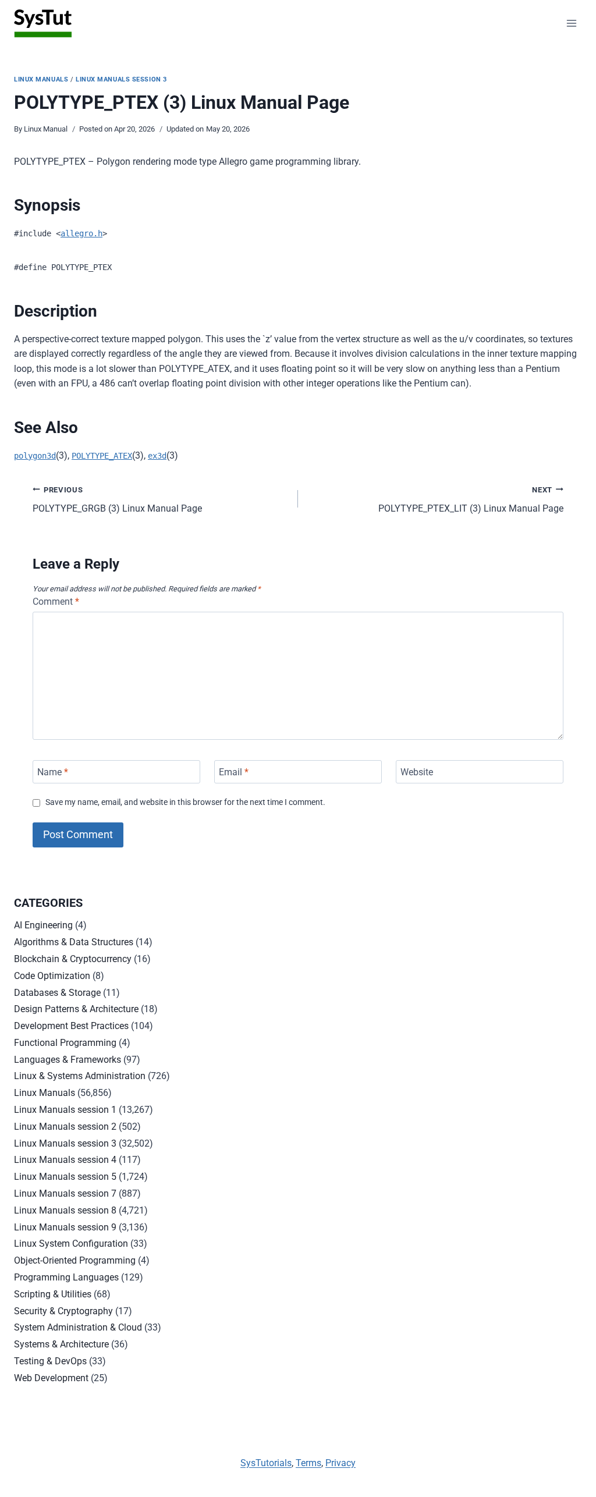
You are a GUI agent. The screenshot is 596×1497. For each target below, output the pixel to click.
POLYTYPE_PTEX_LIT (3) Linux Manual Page (470, 500)
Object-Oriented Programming (75, 1260)
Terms (308, 1462)
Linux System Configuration (71, 1243)
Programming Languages (66, 1277)
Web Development (51, 1378)
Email (234, 771)
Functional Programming (65, 1042)
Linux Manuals (41, 79)
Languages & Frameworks (67, 1059)
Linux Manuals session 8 (65, 1210)
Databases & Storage (57, 992)
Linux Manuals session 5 (65, 1176)
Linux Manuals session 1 (65, 1109)
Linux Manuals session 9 (65, 1227)
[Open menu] (571, 23)
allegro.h (81, 233)
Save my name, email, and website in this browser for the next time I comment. (185, 802)
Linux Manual (46, 129)
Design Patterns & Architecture (76, 1008)
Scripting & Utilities (52, 1294)
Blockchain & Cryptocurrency (73, 958)
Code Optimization (52, 975)
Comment (56, 601)
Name (52, 771)
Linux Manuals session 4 (65, 1159)
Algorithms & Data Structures (73, 942)
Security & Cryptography (63, 1311)
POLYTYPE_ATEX (102, 455)
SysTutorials (266, 1462)
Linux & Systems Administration (80, 1075)
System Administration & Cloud (78, 1327)
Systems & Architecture (61, 1344)
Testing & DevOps (50, 1361)
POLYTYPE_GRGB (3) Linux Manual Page (117, 500)
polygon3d (35, 455)
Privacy (340, 1462)
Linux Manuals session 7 (65, 1193)
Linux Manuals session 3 (121, 79)
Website (416, 771)
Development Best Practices (71, 1025)
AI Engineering (43, 925)
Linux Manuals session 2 (65, 1126)
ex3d (157, 455)
